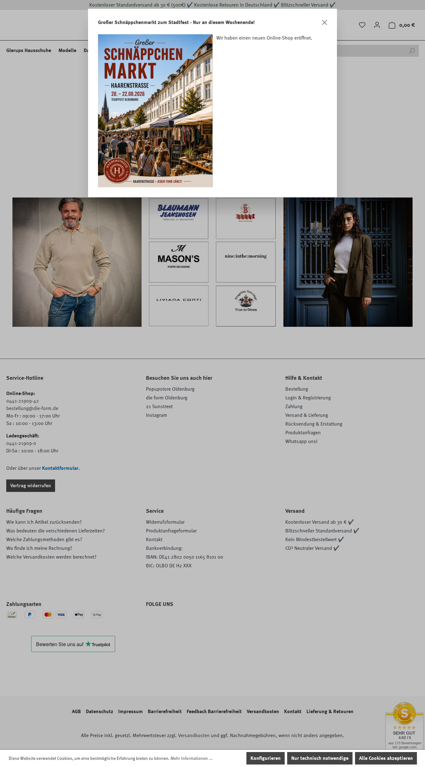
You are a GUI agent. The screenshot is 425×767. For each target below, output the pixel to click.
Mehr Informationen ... (191, 758)
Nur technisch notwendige (319, 758)
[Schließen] (324, 22)
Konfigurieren (265, 758)
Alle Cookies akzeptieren (386, 758)
